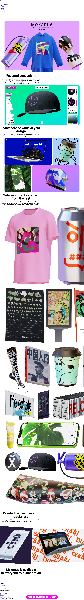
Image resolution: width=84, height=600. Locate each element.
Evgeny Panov (4, 585)
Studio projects (6, 4)
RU (0, 0)
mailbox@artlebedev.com (3, 599)
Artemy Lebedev (4, 581)
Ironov (3, 8)
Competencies (4, 7)
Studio (3, 6)
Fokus (3, 9)
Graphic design (2, 596)
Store (3, 5)
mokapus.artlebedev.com (42, 596)
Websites (5, 3)
